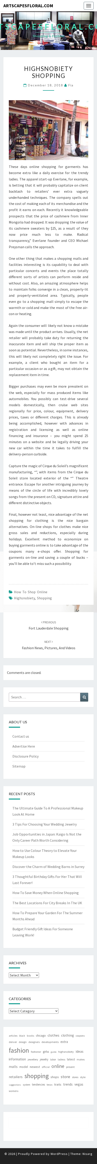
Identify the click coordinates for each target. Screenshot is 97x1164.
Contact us (20, 736)
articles (13, 1035)
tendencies (38, 1084)
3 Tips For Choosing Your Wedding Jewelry (44, 824)
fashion (19, 1050)
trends (68, 1084)
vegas (78, 1084)
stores (75, 1077)
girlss (46, 1052)
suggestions (15, 1084)
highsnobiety (24, 598)
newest (35, 1067)
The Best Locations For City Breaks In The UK (47, 903)
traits (57, 1084)
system (26, 1084)
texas (49, 1084)
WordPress (59, 1154)
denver (13, 1042)
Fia (71, 85)
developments (50, 1042)
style (82, 1077)
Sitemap (18, 766)
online (57, 1066)
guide (53, 1051)
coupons (80, 1035)
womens (13, 1091)
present (70, 1067)
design (23, 1042)
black (22, 1035)
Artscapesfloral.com (28, 5)
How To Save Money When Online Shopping (45, 892)
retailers (16, 1076)
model (23, 1067)
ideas (79, 1051)
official (46, 1067)
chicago (41, 1036)
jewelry (44, 1059)
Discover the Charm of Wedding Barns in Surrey (48, 866)
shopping (44, 598)
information (17, 1059)
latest (71, 1059)
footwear (36, 1051)
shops (55, 1077)
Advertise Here (23, 746)
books (30, 1035)
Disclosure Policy (25, 756)
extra (64, 1042)
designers (34, 1042)
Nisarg (87, 1154)
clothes (53, 1035)
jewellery (33, 1059)
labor (53, 1059)
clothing (67, 1035)
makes (81, 1059)
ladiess (61, 1059)
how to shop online (30, 592)
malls (13, 1066)
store (65, 1076)
